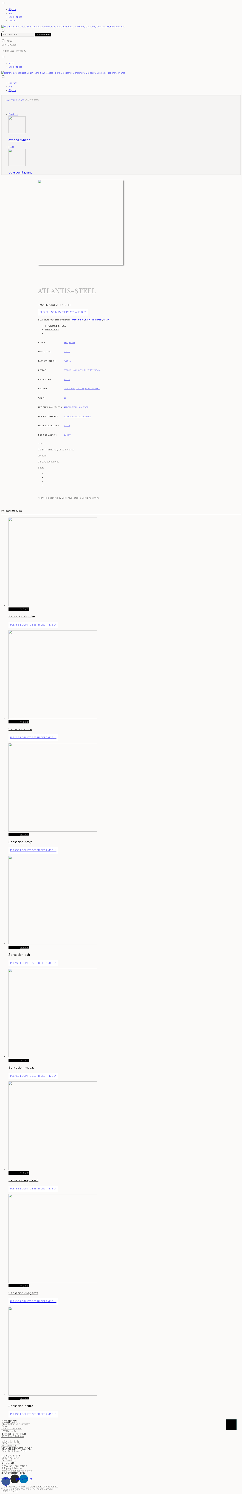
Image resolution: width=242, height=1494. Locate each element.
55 (65, 398)
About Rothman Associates (15, 1424)
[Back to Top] (231, 1424)
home (11, 63)
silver (72, 342)
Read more (14, 609)
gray (66, 342)
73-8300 (10, 1443)
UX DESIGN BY (9, 1491)
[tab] (84, 326)
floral (67, 361)
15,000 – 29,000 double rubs (77, 416)
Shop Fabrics (15, 17)
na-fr (67, 426)
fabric (14, 100)
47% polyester (71, 407)
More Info (52, 329)
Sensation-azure (21, 1406)
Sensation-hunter (22, 616)
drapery (80, 389)
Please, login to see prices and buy (63, 312)
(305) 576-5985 (10, 1458)
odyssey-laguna (20, 172)
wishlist (24, 609)
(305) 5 (5, 1443)
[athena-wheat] (17, 132)
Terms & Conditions (11, 1428)
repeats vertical (92, 370)
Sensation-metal (21, 1067)
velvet (21, 100)
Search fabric (43, 34)
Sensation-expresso (23, 1180)
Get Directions (8, 1445)
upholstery (69, 389)
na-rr (67, 379)
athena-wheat (19, 140)
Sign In (12, 9)
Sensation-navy (20, 842)
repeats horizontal (73, 370)
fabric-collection (93, 320)
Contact (13, 20)
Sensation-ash (19, 955)
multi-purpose (92, 389)
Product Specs (55, 326)
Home (7, 100)
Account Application (14, 1466)
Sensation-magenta (23, 1293)
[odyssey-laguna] (17, 165)
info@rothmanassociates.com (17, 1470)
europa (74, 320)
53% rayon (83, 407)
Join (10, 13)
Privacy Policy (8, 1431)
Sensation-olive (20, 729)
